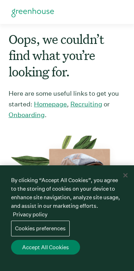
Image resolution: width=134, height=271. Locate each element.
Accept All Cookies (45, 247)
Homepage (50, 104)
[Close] (125, 175)
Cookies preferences (40, 228)
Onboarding (27, 115)
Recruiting (86, 104)
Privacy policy (30, 214)
